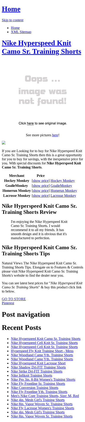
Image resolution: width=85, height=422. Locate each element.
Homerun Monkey (64, 191)
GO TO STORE (14, 299)
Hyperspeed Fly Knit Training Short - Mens (42, 351)
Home (11, 9)
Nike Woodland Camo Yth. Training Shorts (42, 355)
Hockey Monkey (63, 181)
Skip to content (12, 20)
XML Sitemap (21, 32)
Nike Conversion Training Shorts (34, 388)
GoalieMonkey (61, 186)
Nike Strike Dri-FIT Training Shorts (36, 371)
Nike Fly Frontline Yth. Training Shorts (39, 392)
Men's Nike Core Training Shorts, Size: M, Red (45, 396)
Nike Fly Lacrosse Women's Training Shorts (42, 408)
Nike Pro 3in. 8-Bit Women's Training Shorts (43, 379)
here (55, 135)
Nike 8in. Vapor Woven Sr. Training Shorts (42, 404)
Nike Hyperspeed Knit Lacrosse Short (38, 363)
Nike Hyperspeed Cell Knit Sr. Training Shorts (44, 343)
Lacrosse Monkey (63, 196)
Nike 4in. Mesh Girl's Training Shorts (38, 400)
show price (41, 181)
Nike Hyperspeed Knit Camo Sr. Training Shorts (41, 47)
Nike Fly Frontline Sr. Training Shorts (38, 383)
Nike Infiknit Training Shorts (31, 375)
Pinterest (8, 303)
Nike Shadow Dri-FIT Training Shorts (38, 367)
